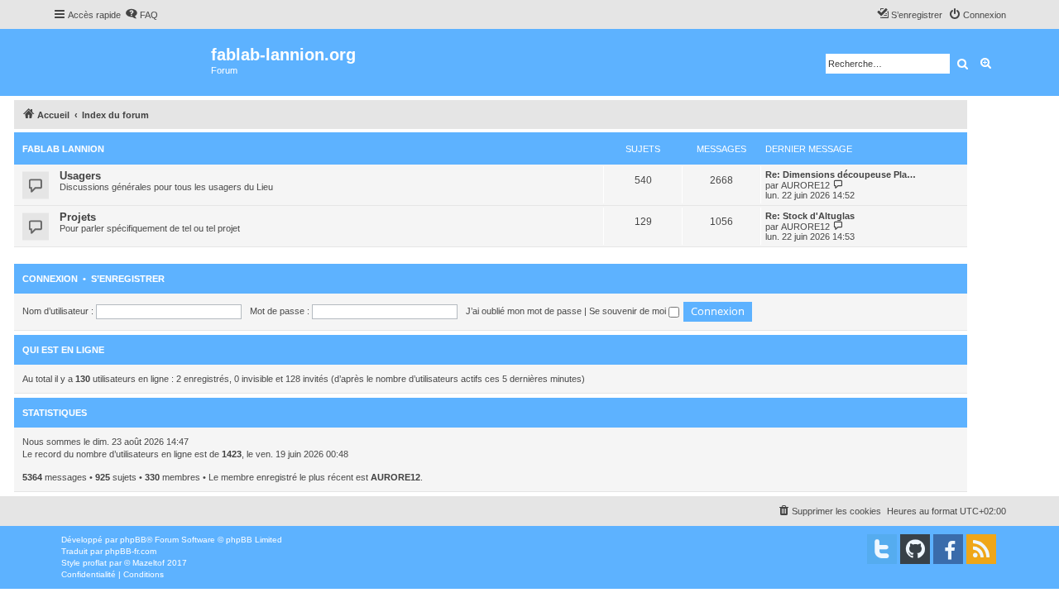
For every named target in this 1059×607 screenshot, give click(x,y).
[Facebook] (948, 549)
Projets (78, 217)
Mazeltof (148, 562)
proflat (95, 562)
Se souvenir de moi (628, 311)
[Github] (915, 549)
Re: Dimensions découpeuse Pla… (840, 174)
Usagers (80, 176)
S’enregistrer (128, 279)
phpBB (133, 539)
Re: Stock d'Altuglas (810, 216)
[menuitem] (141, 15)
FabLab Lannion (63, 149)
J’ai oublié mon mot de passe (524, 311)
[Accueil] (132, 62)
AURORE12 (805, 185)
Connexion (50, 279)
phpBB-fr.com (130, 551)
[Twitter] (882, 549)
